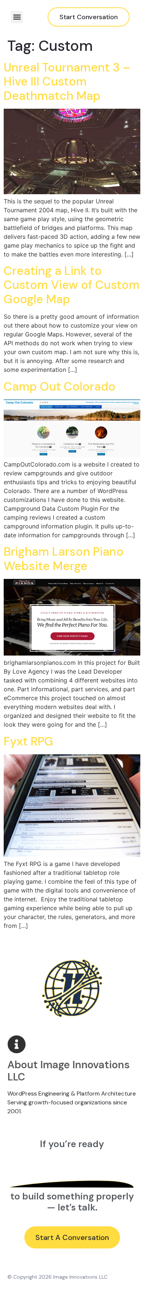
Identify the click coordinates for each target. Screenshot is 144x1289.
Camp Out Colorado (60, 386)
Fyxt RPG (28, 741)
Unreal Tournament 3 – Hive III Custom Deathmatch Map (67, 82)
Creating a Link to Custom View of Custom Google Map (72, 285)
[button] (17, 17)
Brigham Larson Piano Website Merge (64, 558)
